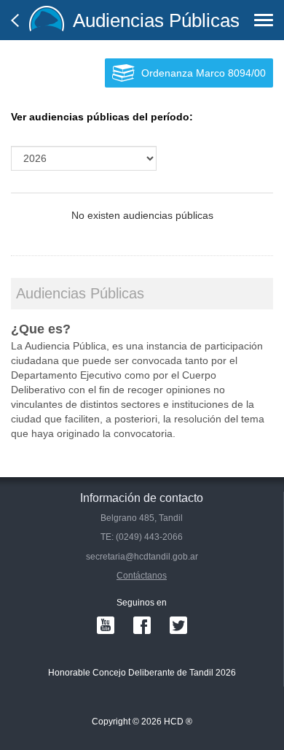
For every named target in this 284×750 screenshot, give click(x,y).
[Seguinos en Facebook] (142, 625)
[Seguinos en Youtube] (105, 625)
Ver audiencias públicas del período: (102, 117)
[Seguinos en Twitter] (178, 625)
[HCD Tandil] (46, 20)
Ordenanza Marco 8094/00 (203, 73)
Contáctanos (142, 576)
